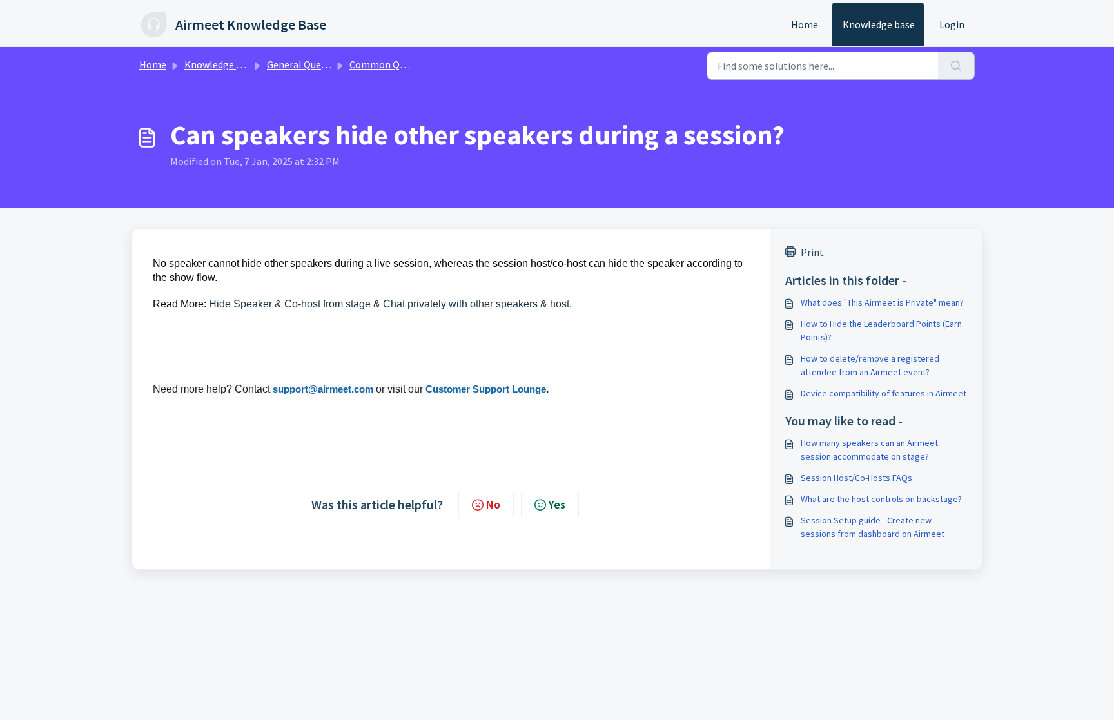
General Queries (302, 64)
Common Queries (387, 64)
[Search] (956, 66)
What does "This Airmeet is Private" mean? (882, 302)
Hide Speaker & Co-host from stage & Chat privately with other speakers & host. (390, 303)
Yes (557, 504)
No (493, 504)
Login (951, 24)
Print (812, 252)
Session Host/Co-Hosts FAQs (856, 477)
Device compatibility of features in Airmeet (883, 393)
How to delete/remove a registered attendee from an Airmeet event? (870, 365)
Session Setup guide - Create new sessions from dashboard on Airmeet (872, 527)
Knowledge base (879, 24)
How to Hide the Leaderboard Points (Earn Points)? (881, 330)
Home (804, 24)
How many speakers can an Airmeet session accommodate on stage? (869, 449)
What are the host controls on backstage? (881, 499)
